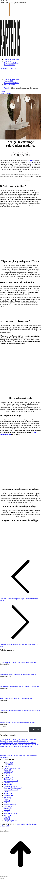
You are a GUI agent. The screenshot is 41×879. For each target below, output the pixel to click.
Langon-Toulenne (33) (11, 781)
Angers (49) (8, 806)
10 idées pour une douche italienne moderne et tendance (17, 723)
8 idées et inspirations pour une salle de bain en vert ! (16, 698)
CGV (27, 824)
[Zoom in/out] (7, 876)
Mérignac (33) (8, 784)
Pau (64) (6, 811)
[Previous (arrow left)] (1, 878)
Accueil (6, 88)
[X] (22, 156)
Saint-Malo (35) (9, 795)
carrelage (30, 160)
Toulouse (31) (8, 779)
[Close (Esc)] (1, 876)
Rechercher (3, 726)
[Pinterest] (18, 156)
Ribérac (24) (8, 773)
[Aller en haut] (20, 874)
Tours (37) (7, 797)
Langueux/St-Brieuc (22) (12, 768)
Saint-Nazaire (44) (10, 804)
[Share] (3, 876)
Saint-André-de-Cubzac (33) (13, 788)
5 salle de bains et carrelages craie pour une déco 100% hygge (19, 686)
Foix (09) (11, 764)
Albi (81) (7, 819)
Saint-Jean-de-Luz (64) (11, 813)
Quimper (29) (8, 777)
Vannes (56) (8, 808)
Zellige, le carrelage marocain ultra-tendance (14, 741)
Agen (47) (7, 802)
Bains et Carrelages (6, 93)
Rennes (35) (8, 793)
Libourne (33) (8, 782)
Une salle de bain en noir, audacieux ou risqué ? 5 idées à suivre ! (20, 710)
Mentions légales (20, 824)
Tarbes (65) (7, 815)
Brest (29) (7, 775)
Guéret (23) (7, 770)
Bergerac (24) (8, 772)
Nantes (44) (7, 799)
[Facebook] (13, 156)
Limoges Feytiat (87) (10, 821)
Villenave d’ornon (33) (11, 790)
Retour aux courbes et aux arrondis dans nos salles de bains (18, 662)
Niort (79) (7, 817)
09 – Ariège (9, 763)
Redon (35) (7, 792)
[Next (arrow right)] (3, 878)
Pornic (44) (7, 801)
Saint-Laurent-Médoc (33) (12, 786)
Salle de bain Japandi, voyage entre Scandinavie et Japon (18, 674)
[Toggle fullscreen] (5, 876)
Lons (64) (7, 810)
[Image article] (5, 660)
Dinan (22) (7, 766)
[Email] (27, 156)
